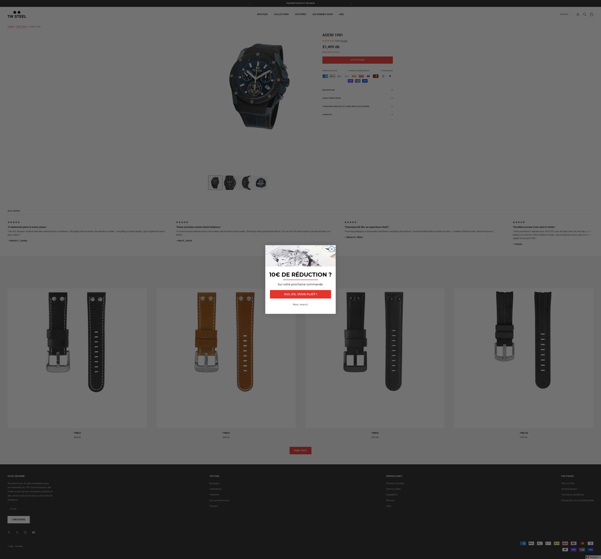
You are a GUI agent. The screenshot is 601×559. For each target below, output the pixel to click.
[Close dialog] (331, 249)
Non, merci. (300, 304)
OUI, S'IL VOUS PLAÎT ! (300, 294)
